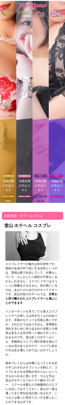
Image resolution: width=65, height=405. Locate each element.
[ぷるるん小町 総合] (40, 176)
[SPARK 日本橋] (27, 196)
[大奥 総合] (8, 176)
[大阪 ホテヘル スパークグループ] (32, 5)
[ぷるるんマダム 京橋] (54, 196)
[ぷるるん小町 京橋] (44, 196)
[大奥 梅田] (5, 196)
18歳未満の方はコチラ (8, 185)
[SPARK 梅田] (21, 196)
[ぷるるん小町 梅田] (37, 196)
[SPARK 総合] (24, 176)
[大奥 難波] (11, 196)
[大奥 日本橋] (8, 200)
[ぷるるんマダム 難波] (60, 196)
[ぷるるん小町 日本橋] (40, 200)
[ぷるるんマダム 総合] (56, 176)
